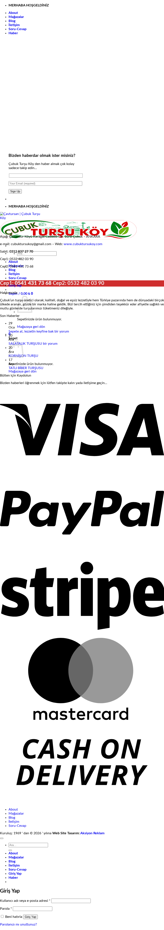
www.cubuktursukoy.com (83, 244)
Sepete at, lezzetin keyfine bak (31, 331)
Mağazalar (16, 17)
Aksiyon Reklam (92, 833)
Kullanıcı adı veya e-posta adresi (25, 900)
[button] (13, 33)
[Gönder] (10, 850)
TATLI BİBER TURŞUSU (26, 368)
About (13, 13)
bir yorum (61, 331)
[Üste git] (1, 838)
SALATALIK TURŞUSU (25, 343)
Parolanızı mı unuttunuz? (18, 924)
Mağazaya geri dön (31, 326)
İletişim (14, 25)
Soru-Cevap (17, 29)
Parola (6, 908)
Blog (12, 21)
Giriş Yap (30, 916)
